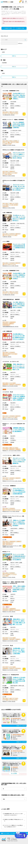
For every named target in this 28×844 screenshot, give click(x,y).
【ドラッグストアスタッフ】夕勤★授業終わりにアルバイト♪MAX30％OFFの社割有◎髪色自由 (19, 491)
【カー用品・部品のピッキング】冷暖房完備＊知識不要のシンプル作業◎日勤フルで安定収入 (18, 305)
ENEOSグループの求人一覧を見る (9, 175)
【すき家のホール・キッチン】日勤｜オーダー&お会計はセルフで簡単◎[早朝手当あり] (19, 218)
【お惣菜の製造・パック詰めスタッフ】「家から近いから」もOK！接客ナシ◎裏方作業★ (19, 651)
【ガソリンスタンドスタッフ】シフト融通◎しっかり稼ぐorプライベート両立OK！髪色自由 (18, 155)
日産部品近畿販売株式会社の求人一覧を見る (10, 326)
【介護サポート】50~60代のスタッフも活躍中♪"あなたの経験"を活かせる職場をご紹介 (19, 680)
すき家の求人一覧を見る (7, 236)
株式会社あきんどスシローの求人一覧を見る (10, 265)
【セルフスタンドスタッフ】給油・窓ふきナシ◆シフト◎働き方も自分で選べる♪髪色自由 (18, 187)
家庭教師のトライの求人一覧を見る (9, 145)
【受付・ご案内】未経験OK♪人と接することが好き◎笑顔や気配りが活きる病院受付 (19, 589)
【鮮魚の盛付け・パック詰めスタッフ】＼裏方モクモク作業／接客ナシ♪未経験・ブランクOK (19, 622)
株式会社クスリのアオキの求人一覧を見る (10, 418)
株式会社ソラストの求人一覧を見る (9, 611)
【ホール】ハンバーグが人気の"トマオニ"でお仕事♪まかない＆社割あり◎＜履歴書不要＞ (19, 461)
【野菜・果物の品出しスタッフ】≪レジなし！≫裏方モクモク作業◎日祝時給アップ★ (18, 367)
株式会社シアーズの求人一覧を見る (9, 577)
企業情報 (8, 838)
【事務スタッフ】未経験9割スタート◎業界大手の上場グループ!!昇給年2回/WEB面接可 (19, 523)
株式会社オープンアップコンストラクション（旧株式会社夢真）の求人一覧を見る (12, 546)
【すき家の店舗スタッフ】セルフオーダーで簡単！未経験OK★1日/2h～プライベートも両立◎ (19, 336)
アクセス (12, 838)
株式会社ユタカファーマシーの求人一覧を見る (11, 511)
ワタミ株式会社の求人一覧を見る (8, 114)
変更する (14, 56)
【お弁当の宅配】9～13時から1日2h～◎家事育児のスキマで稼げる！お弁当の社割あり (19, 276)
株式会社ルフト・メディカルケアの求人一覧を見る (12, 450)
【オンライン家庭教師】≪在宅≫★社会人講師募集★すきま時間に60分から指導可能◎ (18, 125)
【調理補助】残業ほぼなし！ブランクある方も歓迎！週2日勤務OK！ (18, 429)
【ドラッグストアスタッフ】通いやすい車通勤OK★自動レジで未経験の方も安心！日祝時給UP (19, 397)
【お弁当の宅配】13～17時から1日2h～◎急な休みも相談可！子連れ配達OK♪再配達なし (19, 96)
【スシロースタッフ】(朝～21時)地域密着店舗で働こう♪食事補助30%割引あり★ (19, 247)
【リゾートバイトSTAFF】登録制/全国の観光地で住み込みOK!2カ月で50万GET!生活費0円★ (19, 557)
